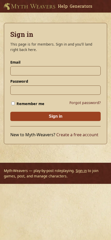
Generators (81, 6)
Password (19, 81)
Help (63, 6)
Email (15, 62)
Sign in (55, 116)
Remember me (29, 103)
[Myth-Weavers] (29, 6)
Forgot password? (85, 102)
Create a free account (77, 135)
